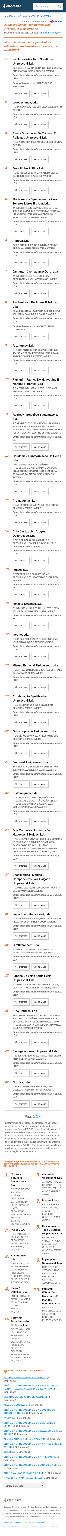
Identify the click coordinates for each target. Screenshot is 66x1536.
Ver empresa (21, 93)
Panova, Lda (21, 240)
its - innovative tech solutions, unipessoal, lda (52, 1230)
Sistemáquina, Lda (25, 793)
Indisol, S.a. (20, 569)
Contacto (54, 1527)
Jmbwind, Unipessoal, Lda (30, 762)
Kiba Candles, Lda (25, 1011)
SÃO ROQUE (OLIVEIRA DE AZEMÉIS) (25, 1397)
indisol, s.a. (18, 1229)
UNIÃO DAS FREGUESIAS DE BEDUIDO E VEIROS (32, 1465)
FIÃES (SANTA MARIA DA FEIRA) (23, 1478)
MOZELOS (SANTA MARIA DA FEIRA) (25, 1377)
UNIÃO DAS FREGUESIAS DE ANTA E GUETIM (30, 1457)
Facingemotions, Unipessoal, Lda (35, 1051)
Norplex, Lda (21, 1082)
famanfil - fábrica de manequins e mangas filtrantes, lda (51, 1296)
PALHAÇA (9, 1418)
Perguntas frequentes (12, 1522)
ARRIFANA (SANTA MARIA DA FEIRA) (25, 1473)
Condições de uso (39, 1527)
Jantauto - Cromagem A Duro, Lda (35, 271)
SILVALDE (9, 1452)
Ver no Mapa (40, 93)
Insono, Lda (21, 634)
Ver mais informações (50, 32)
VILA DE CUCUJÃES (15, 1405)
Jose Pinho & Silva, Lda (28, 168)
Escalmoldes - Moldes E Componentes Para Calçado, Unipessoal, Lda (32, 879)
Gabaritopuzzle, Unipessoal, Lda (34, 731)
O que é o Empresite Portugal (16, 1527)
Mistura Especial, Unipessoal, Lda (35, 665)
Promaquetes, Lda (25, 500)
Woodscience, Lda (25, 102)
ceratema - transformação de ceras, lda (20, 1321)
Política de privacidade (34, 1522)
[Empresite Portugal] (12, 7)
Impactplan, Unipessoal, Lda (32, 914)
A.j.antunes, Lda (23, 345)
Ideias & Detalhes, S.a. (27, 603)
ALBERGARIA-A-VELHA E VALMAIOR (25, 1439)
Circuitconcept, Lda (26, 945)
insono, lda (49, 1200)
